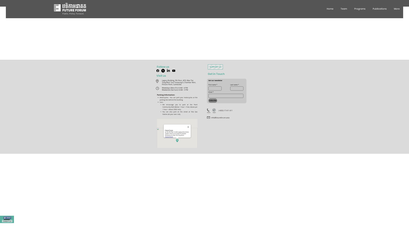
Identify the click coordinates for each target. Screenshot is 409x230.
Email (211, 92)
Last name (234, 85)
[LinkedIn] (168, 71)
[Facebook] (158, 71)
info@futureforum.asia (220, 117)
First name (212, 85)
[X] (163, 71)
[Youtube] (174, 71)
